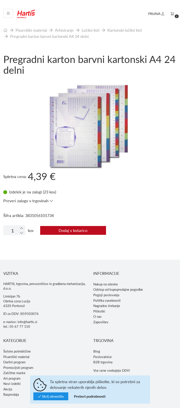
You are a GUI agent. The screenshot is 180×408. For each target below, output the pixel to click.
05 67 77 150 (20, 326)
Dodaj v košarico (73, 230)
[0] (172, 13)
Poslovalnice (102, 357)
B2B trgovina (102, 362)
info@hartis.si (27, 322)
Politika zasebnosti (107, 300)
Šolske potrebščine (17, 351)
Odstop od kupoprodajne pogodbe (118, 289)
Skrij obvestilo (52, 396)
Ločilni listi (90, 30)
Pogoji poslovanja (106, 295)
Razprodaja (11, 394)
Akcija (7, 389)
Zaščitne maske (14, 373)
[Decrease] (21, 232)
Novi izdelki (12, 383)
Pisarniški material (31, 30)
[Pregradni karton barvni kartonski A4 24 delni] (90, 108)
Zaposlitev (100, 322)
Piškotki (99, 311)
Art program (11, 378)
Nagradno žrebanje (106, 305)
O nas (97, 316)
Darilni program (14, 362)
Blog (96, 351)
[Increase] (21, 228)
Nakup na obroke (105, 284)
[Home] (5, 30)
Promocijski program (18, 367)
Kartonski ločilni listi (124, 30)
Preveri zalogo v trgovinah (26, 200)
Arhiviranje (64, 30)
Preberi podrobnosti (89, 396)
